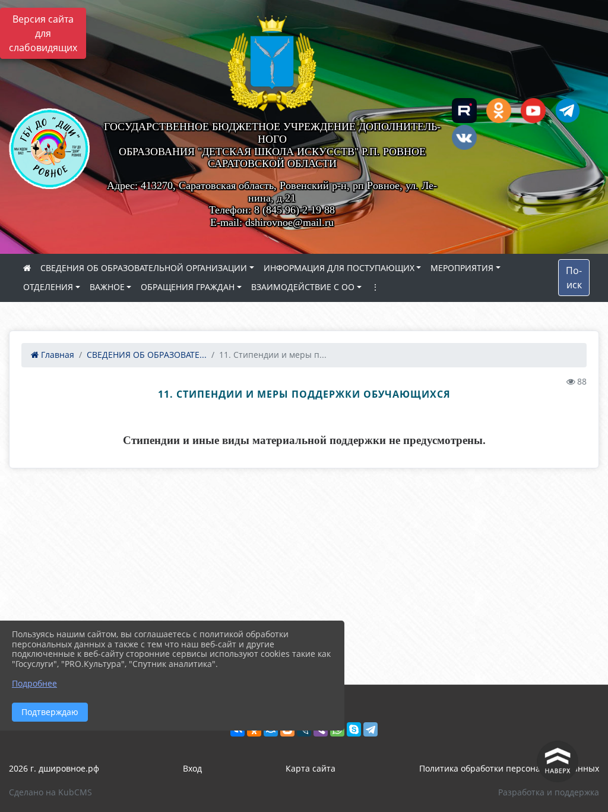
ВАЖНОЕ (107, 286)
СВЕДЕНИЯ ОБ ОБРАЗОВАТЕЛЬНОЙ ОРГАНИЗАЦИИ (143, 267)
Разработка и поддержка (548, 792)
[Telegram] (370, 729)
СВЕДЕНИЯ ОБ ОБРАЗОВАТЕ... (147, 354)
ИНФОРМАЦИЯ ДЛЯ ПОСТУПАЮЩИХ (339, 267)
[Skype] (354, 729)
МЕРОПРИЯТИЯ (461, 267)
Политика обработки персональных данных (509, 768)
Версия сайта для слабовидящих (43, 33)
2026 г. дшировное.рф (54, 768)
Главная (56, 354)
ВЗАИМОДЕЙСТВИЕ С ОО (302, 286)
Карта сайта (310, 768)
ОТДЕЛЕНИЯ (48, 286)
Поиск (574, 277)
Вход (192, 768)
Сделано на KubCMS (50, 792)
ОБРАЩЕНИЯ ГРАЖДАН (188, 286)
